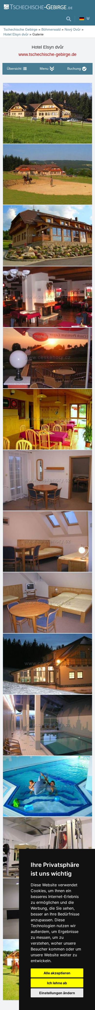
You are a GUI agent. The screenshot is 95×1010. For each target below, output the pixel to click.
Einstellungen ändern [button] (57, 993)
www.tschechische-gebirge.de (47, 54)
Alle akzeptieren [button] (57, 973)
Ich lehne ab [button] (57, 983)
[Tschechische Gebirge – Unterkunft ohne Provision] (37, 7)
